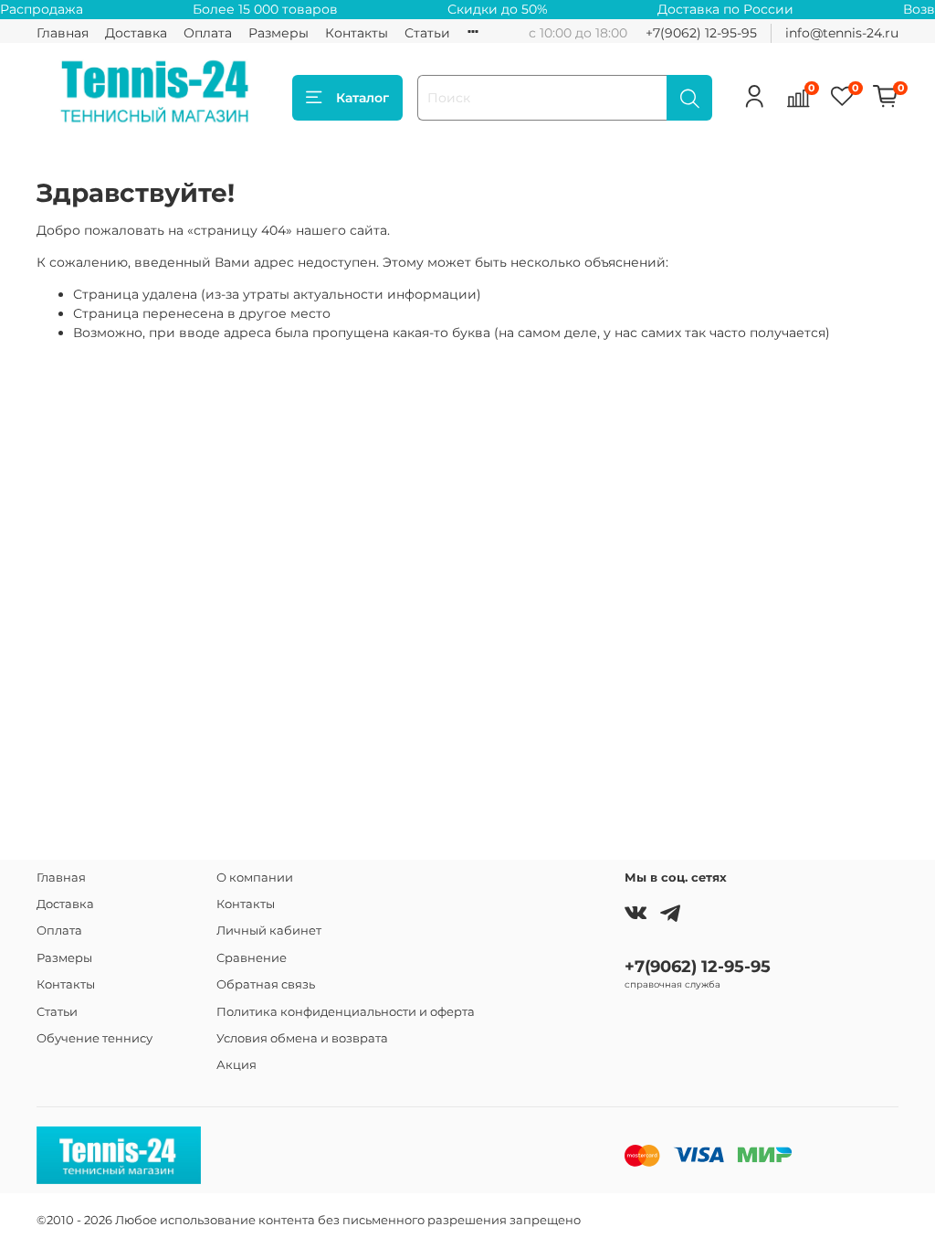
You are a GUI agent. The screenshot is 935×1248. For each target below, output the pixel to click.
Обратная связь (265, 984)
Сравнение (251, 958)
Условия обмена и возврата (302, 1038)
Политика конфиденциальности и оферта (345, 1012)
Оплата (208, 33)
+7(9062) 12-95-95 (701, 33)
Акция (236, 1065)
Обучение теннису (94, 1038)
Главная (63, 33)
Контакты (356, 33)
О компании (254, 877)
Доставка (136, 33)
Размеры (278, 33)
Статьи (427, 33)
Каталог (362, 98)
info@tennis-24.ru (841, 33)
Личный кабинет (268, 930)
